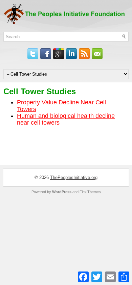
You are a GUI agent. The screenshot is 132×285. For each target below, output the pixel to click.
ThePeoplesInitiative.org (73, 177)
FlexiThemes (90, 192)
